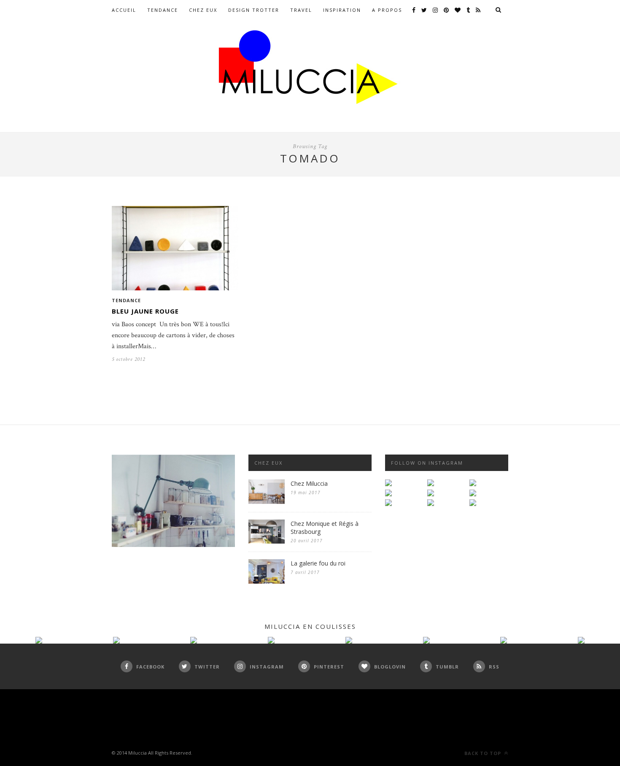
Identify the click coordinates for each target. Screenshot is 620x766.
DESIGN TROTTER (253, 10)
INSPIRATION (342, 10)
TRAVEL (301, 10)
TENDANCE (162, 10)
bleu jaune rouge (145, 311)
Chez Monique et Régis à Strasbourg (325, 528)
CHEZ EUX (203, 10)
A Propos (387, 10)
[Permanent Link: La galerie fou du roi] (266, 581)
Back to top (483, 753)
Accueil (124, 10)
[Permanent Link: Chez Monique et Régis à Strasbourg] (266, 541)
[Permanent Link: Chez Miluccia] (266, 502)
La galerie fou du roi (318, 563)
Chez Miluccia (309, 483)
